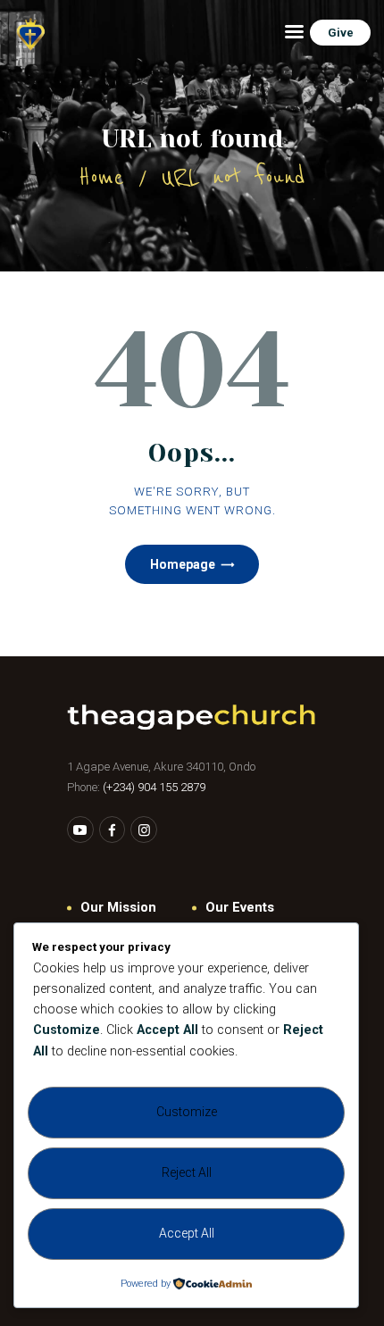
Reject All (187, 1172)
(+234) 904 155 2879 (154, 787)
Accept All (186, 1233)
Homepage (182, 564)
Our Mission (118, 907)
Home (101, 177)
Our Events (239, 907)
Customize (186, 1112)
